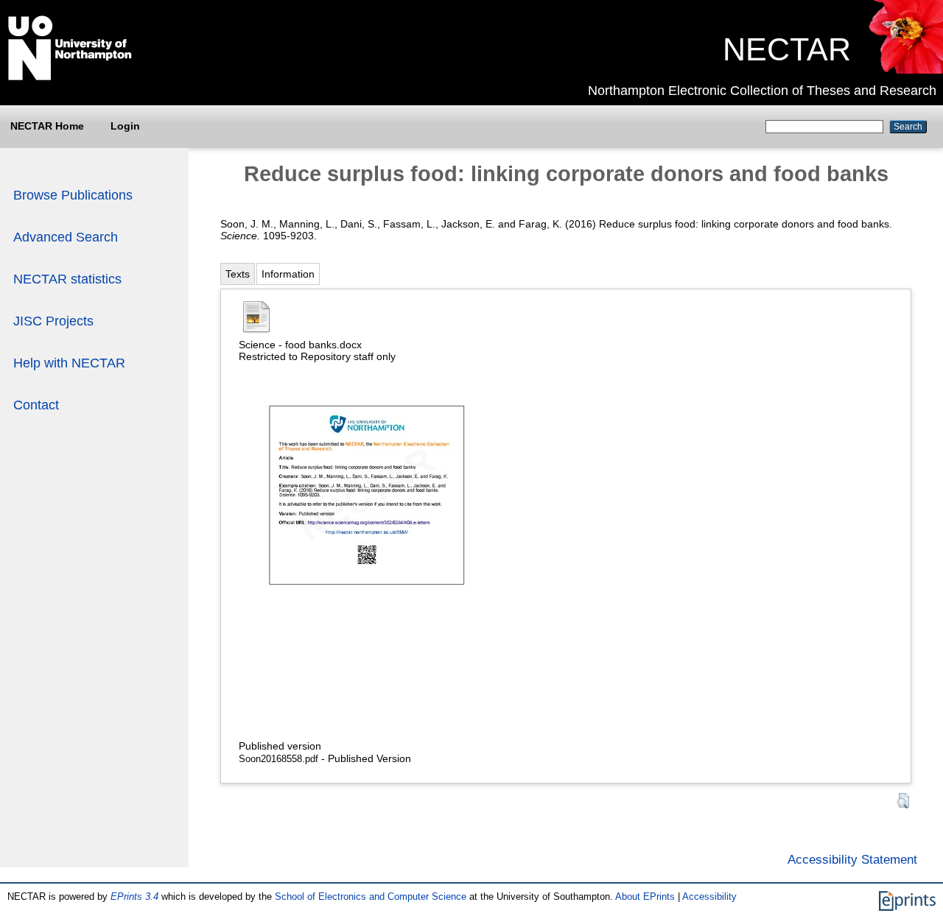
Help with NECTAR (69, 363)
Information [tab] (288, 274)
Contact (36, 405)
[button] (903, 800)
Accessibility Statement (852, 859)
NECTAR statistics (67, 279)
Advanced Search (65, 237)
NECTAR (787, 49)
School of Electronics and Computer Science (370, 896)
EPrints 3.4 (134, 896)
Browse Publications (73, 195)
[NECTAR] (905, 70)
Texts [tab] (237, 274)
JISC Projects (53, 321)
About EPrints (645, 896)
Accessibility (709, 896)
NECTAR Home (47, 126)
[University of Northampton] (70, 77)
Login (125, 126)
